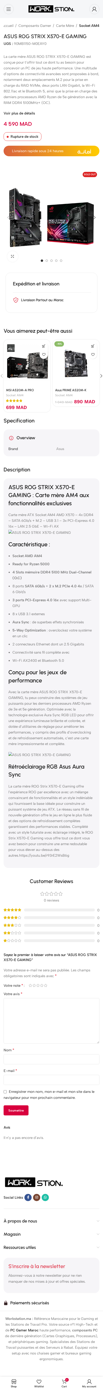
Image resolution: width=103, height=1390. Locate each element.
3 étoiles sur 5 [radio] (38, 985)
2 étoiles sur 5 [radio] (34, 985)
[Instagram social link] (36, 1197)
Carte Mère (65, 26)
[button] (8, 217)
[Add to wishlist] (44, 354)
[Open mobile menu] (8, 9)
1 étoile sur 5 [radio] (30, 985)
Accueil (7, 26)
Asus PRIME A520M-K (70, 390)
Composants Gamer (34, 26)
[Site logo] (51, 8)
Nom (9, 1050)
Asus (60, 449)
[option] (42, 260)
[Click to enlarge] (12, 256)
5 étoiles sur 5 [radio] (45, 985)
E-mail (10, 1070)
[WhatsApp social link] (45, 1197)
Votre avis (13, 994)
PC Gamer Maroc (24, 1330)
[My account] (94, 9)
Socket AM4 (89, 26)
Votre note (13, 985)
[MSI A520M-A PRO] (27, 363)
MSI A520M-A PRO (20, 390)
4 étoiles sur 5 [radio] (42, 985)
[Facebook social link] (28, 1197)
